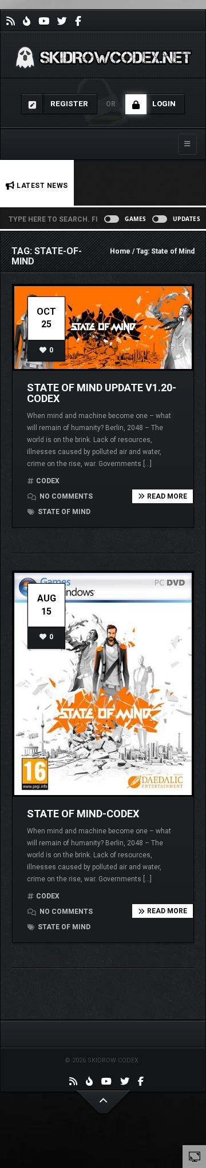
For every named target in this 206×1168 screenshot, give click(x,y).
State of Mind (63, 512)
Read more (167, 496)
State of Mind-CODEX (83, 814)
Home (120, 251)
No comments (65, 496)
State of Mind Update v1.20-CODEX (101, 393)
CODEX (48, 481)
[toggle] (194, 1156)
